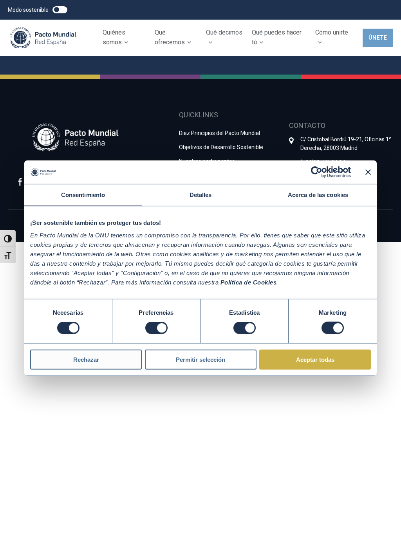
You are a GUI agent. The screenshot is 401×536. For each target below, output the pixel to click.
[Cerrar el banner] (368, 172)
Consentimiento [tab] (83, 194)
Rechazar (86, 359)
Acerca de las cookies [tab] (318, 194)
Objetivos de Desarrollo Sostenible (221, 147)
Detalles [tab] (201, 194)
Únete (377, 38)
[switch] (156, 328)
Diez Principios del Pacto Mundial (219, 133)
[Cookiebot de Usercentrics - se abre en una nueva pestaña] (316, 172)
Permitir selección (200, 359)
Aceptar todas (315, 359)
